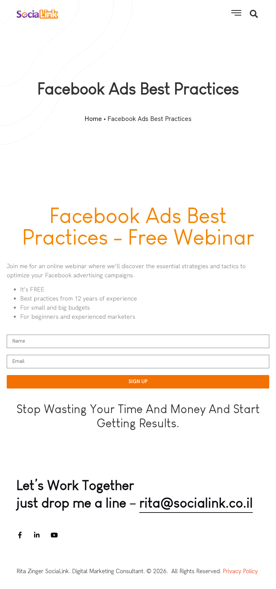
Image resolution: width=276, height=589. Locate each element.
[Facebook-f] (19, 535)
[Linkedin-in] (37, 535)
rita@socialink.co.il (196, 502)
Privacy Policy (240, 571)
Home (93, 119)
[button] (236, 13)
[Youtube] (54, 535)
